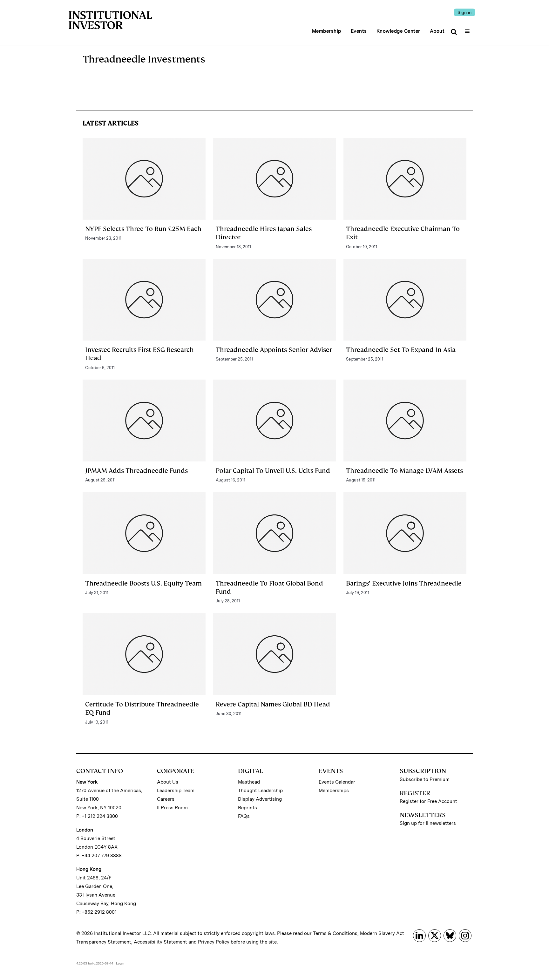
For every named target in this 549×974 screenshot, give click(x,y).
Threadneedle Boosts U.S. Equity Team (143, 583)
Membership (326, 31)
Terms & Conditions (335, 933)
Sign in (464, 12)
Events (359, 31)
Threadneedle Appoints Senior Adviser (274, 350)
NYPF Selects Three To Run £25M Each (143, 229)
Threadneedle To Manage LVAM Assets (404, 471)
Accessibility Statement (160, 942)
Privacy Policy (213, 942)
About (437, 31)
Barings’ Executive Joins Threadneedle (404, 583)
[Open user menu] (468, 29)
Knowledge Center (398, 31)
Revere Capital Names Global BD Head (273, 704)
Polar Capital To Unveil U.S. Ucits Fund (273, 471)
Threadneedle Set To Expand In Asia (401, 350)
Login (120, 963)
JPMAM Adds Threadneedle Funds (136, 471)
